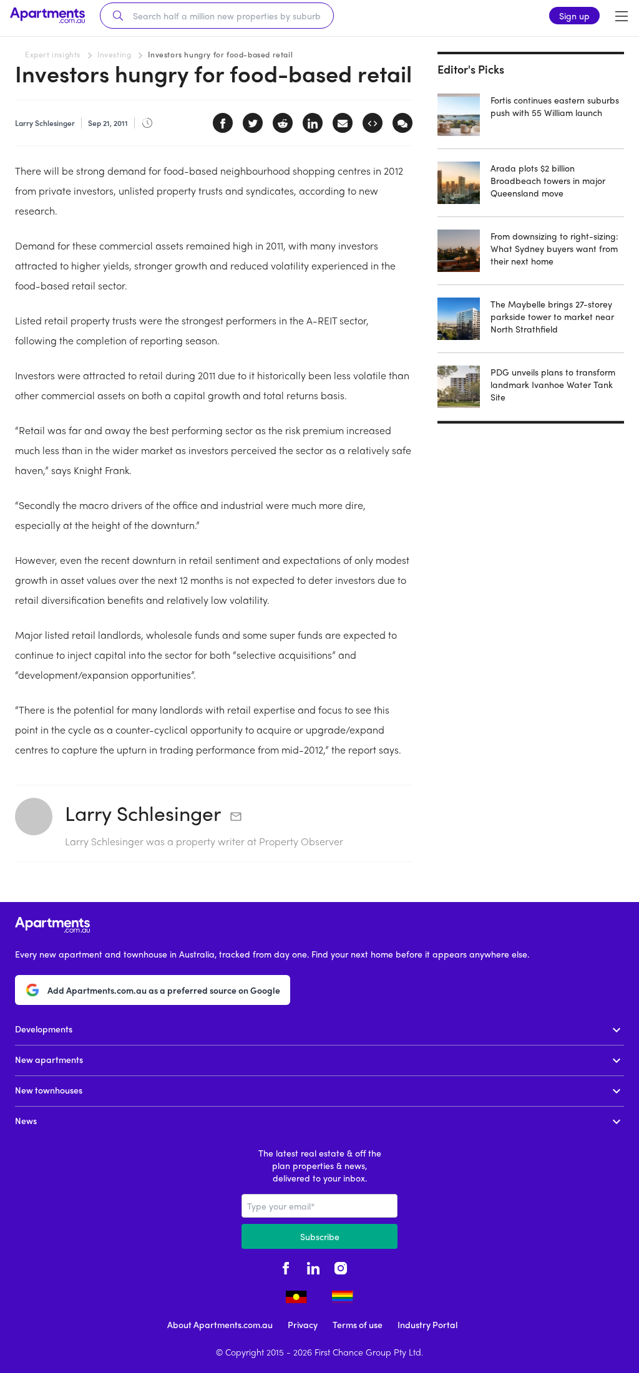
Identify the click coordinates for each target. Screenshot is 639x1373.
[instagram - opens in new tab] (340, 1266)
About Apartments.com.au (220, 1324)
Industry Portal (427, 1324)
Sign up (574, 15)
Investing (114, 54)
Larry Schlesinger (143, 812)
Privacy (303, 1324)
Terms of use (358, 1324)
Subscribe (319, 1236)
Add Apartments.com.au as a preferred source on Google (163, 990)
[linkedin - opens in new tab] (313, 1266)
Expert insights (52, 54)
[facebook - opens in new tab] (285, 1266)
